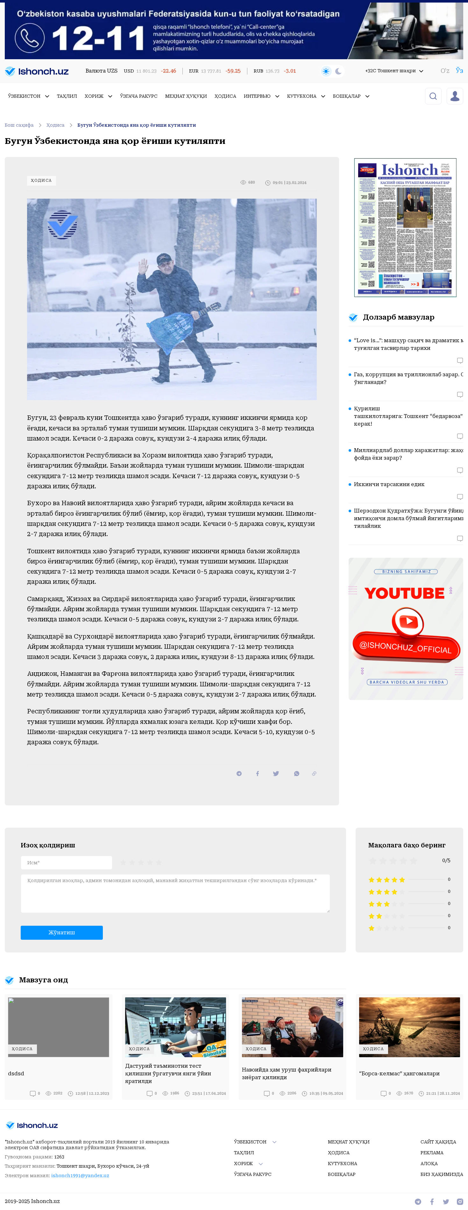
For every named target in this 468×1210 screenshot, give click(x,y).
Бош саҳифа (19, 125)
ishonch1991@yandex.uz (80, 1175)
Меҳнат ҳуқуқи (186, 96)
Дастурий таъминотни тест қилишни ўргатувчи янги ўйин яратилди (168, 1073)
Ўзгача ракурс (139, 96)
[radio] (123, 862)
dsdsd (16, 1074)
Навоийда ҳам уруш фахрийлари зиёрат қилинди (286, 1073)
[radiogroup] (141, 862)
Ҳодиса (225, 96)
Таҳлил (67, 96)
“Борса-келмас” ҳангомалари (399, 1074)
